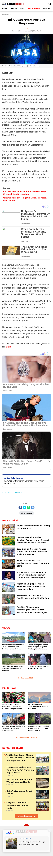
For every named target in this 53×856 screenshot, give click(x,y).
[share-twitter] (24, 507)
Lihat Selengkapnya (26, 816)
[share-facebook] (20, 507)
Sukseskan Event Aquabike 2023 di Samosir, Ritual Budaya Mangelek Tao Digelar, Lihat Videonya (13, 647)
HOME (4, 8)
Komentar (28, 513)
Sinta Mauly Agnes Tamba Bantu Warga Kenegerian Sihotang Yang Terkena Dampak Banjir (38, 647)
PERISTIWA (9, 687)
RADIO (22, 8)
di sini (8, 347)
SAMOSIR (47, 8)
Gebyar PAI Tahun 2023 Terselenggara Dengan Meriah (17, 805)
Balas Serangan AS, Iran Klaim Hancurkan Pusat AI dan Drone (38, 707)
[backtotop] (26, 826)
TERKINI (13, 8)
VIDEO (6, 628)
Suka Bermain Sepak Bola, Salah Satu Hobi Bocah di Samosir (12, 668)
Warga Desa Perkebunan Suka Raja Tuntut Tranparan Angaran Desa (20, 770)
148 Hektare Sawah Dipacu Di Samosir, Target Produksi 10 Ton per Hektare (20, 758)
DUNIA (7, 492)
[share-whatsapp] (28, 507)
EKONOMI (19, 492)
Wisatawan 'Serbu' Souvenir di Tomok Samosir (39, 667)
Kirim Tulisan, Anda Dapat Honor (19, 792)
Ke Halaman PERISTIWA (26, 738)
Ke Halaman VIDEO (26, 678)
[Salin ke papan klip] (32, 507)
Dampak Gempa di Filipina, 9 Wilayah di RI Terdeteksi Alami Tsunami (13, 728)
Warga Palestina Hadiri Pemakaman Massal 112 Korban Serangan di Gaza (12, 707)
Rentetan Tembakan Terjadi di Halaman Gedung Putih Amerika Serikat (38, 728)
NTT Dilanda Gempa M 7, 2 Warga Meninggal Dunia (19, 780)
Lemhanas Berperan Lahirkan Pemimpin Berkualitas (24, 482)
